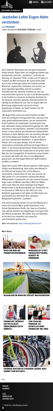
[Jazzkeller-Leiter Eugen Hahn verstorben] (26, 48)
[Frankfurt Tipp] (7, 8)
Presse (5, 386)
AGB (4, 394)
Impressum (7, 396)
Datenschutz (8, 399)
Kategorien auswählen (10, 10)
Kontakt (6, 388)
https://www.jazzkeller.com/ (30, 223)
